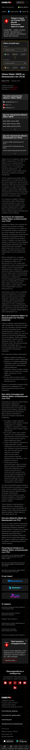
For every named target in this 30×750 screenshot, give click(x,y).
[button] (5, 81)
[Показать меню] (27, 2)
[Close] (26, 17)
